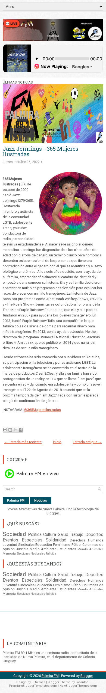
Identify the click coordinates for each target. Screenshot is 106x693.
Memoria (9, 553)
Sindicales (26, 545)
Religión (51, 553)
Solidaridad (56, 540)
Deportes (94, 534)
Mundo (82, 549)
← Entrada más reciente (23, 442)
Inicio (57, 442)
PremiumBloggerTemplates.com (33, 686)
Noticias (40, 500)
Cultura (49, 534)
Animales (96, 549)
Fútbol (76, 545)
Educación (43, 545)
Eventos (10, 540)
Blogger (52, 513)
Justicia (22, 549)
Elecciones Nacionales (31, 553)
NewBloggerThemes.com (78, 686)
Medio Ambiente (43, 549)
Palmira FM (15, 500)
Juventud (10, 545)
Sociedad (14, 534)
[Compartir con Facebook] (20, 430)
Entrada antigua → (87, 442)
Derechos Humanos (87, 540)
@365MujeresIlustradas (42, 410)
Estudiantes (67, 549)
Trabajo (76, 534)
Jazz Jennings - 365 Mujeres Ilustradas (40, 151)
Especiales (32, 540)
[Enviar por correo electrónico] (5, 430)
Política (35, 534)
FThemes (38, 682)
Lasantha (82, 682)
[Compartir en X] (15, 430)
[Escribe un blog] (10, 430)
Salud (63, 534)
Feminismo (61, 545)
